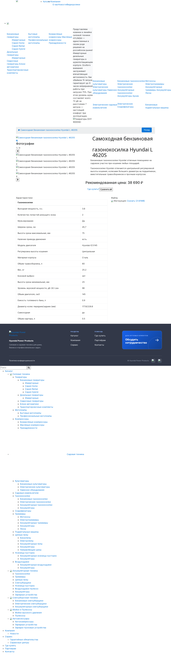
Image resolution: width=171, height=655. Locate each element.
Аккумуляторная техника (25, 570)
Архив (136, 96)
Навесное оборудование (32, 490)
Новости (62, 4)
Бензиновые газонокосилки (131, 81)
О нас (55, 4)
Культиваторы (22, 481)
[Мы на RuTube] (160, 361)
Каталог (47, 1)
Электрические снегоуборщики (31, 603)
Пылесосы (20, 615)
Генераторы (21, 377)
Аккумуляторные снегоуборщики (31, 606)
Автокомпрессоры (24, 621)
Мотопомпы (21, 410)
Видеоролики (73, 4)
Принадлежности (57, 43)
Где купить (100, 335)
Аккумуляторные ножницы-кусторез (38, 555)
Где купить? (93, 189)
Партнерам (10, 648)
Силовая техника (21, 374)
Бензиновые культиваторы (33, 484)
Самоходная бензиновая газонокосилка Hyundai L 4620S (49, 130)
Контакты (99, 345)
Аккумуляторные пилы (31, 544)
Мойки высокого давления (28, 612)
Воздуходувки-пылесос (26, 588)
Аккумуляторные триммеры (34, 523)
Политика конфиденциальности (22, 361)
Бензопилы (25, 538)
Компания (55, 1)
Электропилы (26, 541)
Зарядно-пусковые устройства (30, 627)
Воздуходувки (22, 561)
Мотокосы (150, 81)
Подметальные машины (27, 532)
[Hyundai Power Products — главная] (18, 334)
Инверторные (18, 40)
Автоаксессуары (20, 618)
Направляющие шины (30, 549)
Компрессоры (22, 419)
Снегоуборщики (23, 582)
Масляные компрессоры (32, 425)
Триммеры (20, 514)
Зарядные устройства (26, 594)
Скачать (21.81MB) (136, 201)
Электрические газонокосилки (35, 502)
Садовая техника (75, 454)
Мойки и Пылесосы (22, 609)
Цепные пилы (21, 535)
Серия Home (18, 43)
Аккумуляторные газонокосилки (36, 505)
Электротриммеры (154, 84)
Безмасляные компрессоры (34, 422)
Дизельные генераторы (31, 395)
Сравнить (105, 189)
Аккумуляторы (124, 96)
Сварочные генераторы (31, 401)
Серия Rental (18, 46)
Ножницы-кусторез (25, 552)
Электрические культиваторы (35, 487)
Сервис (74, 345)
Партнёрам (100, 340)
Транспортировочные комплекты (36, 407)
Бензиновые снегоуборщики (29, 600)
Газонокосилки (22, 496)
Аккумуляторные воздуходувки (35, 564)
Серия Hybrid (18, 49)
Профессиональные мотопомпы (36, 416)
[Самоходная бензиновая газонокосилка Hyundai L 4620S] (50, 139)
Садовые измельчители (27, 493)
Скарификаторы (23, 511)
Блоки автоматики (29, 404)
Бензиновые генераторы (32, 380)
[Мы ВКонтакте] (153, 361)
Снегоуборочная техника (25, 597)
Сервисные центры (19, 642)
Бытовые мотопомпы (30, 413)
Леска (148, 93)
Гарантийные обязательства (24, 639)
